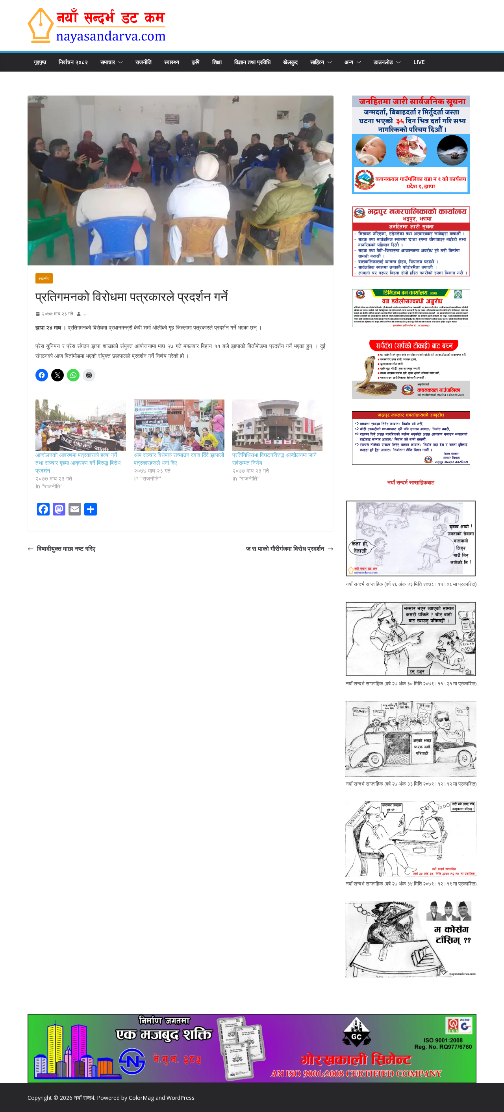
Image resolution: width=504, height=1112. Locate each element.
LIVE (419, 62)
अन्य (349, 62)
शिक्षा (217, 62)
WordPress (181, 1097)
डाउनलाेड (383, 62)
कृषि (196, 62)
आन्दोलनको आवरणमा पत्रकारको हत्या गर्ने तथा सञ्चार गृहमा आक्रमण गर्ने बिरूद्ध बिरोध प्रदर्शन (77, 462)
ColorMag (141, 1097)
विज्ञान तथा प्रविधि (252, 62)
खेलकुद (290, 62)
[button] (119, 62)
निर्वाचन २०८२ (73, 62)
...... (86, 313)
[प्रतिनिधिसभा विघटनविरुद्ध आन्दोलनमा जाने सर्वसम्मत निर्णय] (277, 425)
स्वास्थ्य (171, 62)
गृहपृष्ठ (40, 62)
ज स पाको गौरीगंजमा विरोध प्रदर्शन (285, 548)
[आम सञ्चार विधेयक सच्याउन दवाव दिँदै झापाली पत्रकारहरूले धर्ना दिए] (179, 425)
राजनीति (143, 62)
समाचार (107, 62)
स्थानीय (44, 278)
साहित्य (317, 62)
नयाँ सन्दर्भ (84, 1097)
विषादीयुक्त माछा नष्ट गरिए (66, 548)
